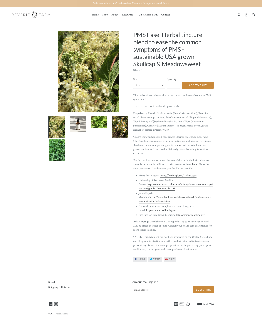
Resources (129, 14)
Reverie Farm (62, 313)
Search (51, 282)
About (114, 14)
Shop (105, 14)
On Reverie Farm (148, 14)
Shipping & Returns (59, 287)
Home (95, 14)
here (178, 145)
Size (135, 79)
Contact (165, 14)
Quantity (171, 79)
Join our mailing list (144, 282)
